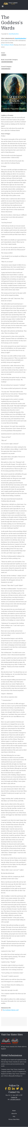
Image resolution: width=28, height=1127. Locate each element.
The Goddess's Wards (7, 45)
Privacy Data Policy (14, 1119)
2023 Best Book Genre (7, 61)
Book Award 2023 (6, 68)
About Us (14, 1113)
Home (14, 1110)
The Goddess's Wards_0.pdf (10, 1010)
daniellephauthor (14, 34)
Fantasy (4, 54)
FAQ (14, 1116)
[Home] (10, 3)
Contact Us (14, 1097)
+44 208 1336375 (15, 1099)
